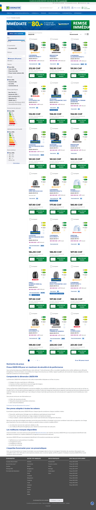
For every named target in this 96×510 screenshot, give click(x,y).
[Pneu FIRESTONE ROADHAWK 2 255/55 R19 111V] (77, 227)
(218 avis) (84, 105)
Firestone (29, 480)
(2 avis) (83, 195)
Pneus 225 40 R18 (73, 464)
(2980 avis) (84, 60)
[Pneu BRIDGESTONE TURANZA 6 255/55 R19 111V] (56, 47)
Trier (71, 32)
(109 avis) (63, 288)
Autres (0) (11, 125)
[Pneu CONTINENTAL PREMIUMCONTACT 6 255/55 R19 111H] (56, 181)
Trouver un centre (59, 3)
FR (88, 3)
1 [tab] (45, 29)
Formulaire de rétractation (12, 471)
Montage (50, 468)
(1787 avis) (42, 289)
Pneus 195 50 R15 (73, 482)
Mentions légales (46, 503)
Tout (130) (11, 67)
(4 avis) (41, 104)
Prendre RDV (83, 3)
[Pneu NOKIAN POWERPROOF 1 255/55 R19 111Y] (77, 181)
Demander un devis (72, 3)
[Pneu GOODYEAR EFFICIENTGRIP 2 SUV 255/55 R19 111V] (56, 136)
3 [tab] (49, 29)
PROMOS (43, 13)
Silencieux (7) (13, 98)
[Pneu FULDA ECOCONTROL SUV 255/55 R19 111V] (35, 90)
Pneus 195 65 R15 (73, 478)
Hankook (29, 485)
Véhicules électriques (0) (16, 102)
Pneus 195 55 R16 (73, 475)
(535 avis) (63, 104)
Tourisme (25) (13, 81)
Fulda (28, 482)
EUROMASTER (66, 13)
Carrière (8, 466)
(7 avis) (62, 240)
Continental (30, 464)
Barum (29, 466)
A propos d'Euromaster (11, 461)
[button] (16, 92)
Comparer (34, 39)
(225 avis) (42, 151)
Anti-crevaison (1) (14, 96)
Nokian (29, 487)
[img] (24, 56)
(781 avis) (84, 150)
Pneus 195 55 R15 (73, 480)
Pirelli (28, 473)
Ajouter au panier (40, 75)
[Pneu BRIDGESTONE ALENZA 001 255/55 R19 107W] (77, 136)
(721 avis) (63, 150)
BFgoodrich (30, 478)
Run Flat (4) (12, 92)
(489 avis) (42, 60)
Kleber (28, 494)
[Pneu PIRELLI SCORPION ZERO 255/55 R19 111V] (77, 321)
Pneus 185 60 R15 (73, 485)
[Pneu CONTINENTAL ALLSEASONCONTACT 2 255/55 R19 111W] (77, 47)
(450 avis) (42, 242)
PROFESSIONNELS (53, 13)
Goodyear (29, 475)
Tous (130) (11, 111)
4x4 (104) (11, 83)
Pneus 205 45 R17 (73, 466)
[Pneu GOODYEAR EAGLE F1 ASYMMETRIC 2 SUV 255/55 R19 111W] (56, 274)
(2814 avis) (84, 288)
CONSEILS (34, 13)
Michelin (29, 461)
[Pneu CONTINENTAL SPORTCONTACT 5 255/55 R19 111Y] (77, 274)
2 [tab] (47, 29)
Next (88, 25)
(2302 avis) (63, 60)
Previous (7, 25)
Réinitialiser (16, 163)
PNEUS (9, 13)
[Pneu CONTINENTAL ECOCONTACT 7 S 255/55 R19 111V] (35, 321)
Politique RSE (9, 468)
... (33, 360)
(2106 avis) (63, 195)
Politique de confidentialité (58, 503)
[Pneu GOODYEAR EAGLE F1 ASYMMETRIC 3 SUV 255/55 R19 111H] (56, 90)
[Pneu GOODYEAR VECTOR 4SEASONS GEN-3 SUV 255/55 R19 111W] (35, 227)
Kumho (29, 489)
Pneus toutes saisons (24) (16, 73)
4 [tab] (51, 29)
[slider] (7, 40)
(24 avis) (83, 240)
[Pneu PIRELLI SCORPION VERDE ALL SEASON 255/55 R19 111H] (35, 274)
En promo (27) (13, 48)
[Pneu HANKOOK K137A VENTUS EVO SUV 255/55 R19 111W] (35, 181)
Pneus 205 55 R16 (73, 461)
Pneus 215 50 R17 (73, 471)
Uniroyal (29, 471)
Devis (49, 473)
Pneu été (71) (12, 69)
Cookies (68, 503)
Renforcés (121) (13, 94)
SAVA (28, 492)
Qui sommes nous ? (11, 464)
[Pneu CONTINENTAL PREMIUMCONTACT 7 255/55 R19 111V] (35, 47)
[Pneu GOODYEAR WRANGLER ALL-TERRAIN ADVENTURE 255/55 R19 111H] (77, 90)
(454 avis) (84, 335)
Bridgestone (30, 468)
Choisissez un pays (55, 500)
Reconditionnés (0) (14, 104)
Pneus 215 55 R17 (73, 473)
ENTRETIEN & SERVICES (21, 13)
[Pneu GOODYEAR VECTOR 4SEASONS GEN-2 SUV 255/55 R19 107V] (35, 136)
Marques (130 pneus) (15, 58)
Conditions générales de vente (34, 503)
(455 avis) (63, 335)
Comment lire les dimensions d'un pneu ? (18, 405)
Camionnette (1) (13, 85)
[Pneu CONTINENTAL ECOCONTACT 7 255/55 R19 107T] (56, 227)
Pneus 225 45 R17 (73, 468)
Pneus (49, 466)
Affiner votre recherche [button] (16, 33)
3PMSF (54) (12, 100)
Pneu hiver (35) (13, 71)
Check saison (51, 471)
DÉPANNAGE (78, 13)
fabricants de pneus (40, 432)
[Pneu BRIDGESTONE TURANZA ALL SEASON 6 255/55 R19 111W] (56, 321)
